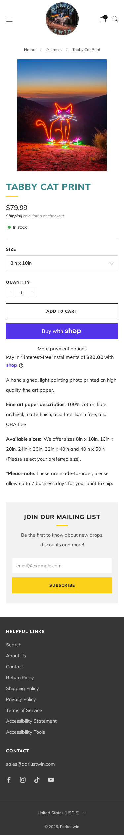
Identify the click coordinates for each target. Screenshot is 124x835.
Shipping (14, 215)
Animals (54, 49)
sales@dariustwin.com (30, 764)
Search (13, 645)
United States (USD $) (59, 812)
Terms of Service (24, 710)
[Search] (114, 19)
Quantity (18, 282)
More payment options (62, 349)
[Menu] (9, 19)
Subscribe (62, 585)
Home (29, 49)
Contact (14, 667)
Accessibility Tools (25, 732)
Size (11, 249)
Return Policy (20, 677)
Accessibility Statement (31, 721)
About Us (16, 656)
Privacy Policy (21, 699)
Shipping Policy (22, 688)
